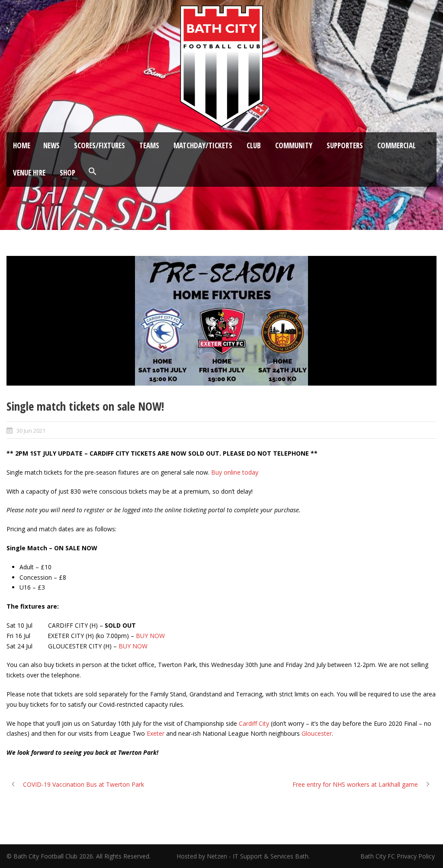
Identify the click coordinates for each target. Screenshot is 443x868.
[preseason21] (221, 321)
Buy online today (234, 472)
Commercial (396, 145)
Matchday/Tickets (202, 145)
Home (21, 145)
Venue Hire (29, 173)
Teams (149, 145)
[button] (92, 172)
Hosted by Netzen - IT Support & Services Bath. (243, 856)
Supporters (345, 145)
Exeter (155, 733)
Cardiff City (254, 723)
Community (293, 145)
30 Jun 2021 (30, 430)
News (51, 145)
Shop (67, 173)
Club (254, 145)
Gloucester (317, 733)
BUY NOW (150, 636)
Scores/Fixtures (99, 145)
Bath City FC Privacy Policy (398, 856)
